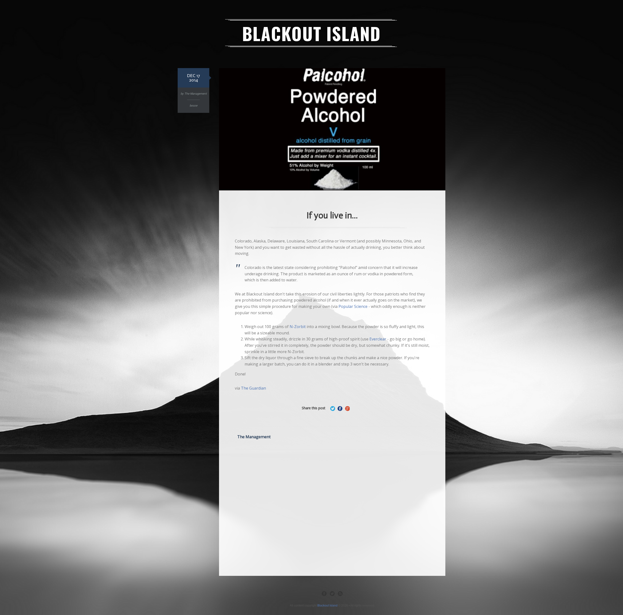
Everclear (377, 339)
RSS (340, 593)
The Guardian (253, 388)
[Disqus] (332, 511)
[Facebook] (340, 408)
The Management (195, 93)
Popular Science (353, 306)
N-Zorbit (298, 326)
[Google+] (347, 408)
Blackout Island (311, 33)
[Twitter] (332, 408)
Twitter (332, 593)
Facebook (324, 593)
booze (193, 105)
